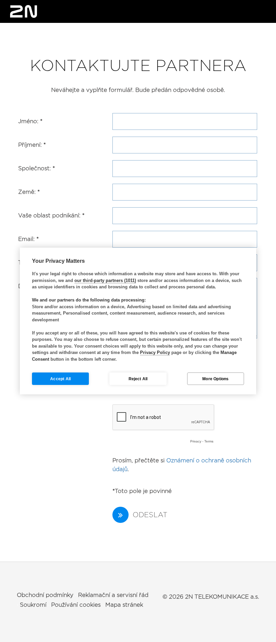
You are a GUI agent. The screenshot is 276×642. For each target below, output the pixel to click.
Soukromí (33, 605)
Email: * (28, 239)
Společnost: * (36, 168)
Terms (208, 441)
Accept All (60, 379)
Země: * (29, 192)
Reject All (138, 379)
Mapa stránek (124, 605)
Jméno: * (30, 121)
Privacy (195, 441)
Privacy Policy (155, 352)
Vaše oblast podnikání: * (51, 215)
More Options (215, 379)
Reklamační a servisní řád (113, 595)
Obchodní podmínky (45, 595)
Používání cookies (76, 605)
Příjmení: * (32, 145)
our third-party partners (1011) (105, 280)
